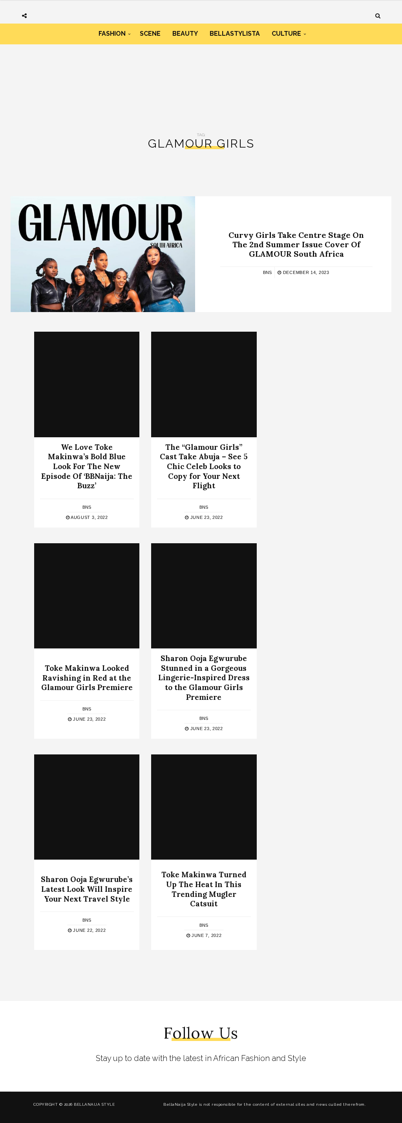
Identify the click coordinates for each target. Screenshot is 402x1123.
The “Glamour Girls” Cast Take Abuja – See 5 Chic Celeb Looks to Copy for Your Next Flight (204, 466)
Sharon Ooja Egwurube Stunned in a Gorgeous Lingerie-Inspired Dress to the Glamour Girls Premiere (204, 678)
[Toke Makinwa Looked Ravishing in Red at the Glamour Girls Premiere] (86, 595)
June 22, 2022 (89, 930)
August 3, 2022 (88, 517)
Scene (150, 33)
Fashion (112, 33)
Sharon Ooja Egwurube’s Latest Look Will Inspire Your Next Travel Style (87, 889)
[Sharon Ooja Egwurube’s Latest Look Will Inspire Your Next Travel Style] (86, 807)
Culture (286, 33)
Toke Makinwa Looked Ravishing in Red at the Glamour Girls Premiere (87, 677)
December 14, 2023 (305, 272)
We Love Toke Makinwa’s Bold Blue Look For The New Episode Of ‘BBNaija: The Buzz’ (86, 466)
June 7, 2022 (205, 935)
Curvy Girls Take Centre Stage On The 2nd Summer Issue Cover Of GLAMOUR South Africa (296, 244)
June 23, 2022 (206, 517)
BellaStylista (235, 33)
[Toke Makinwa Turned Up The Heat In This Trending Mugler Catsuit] (203, 807)
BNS (267, 272)
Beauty (185, 33)
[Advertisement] (201, 77)
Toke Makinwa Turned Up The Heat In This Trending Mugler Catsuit (204, 889)
